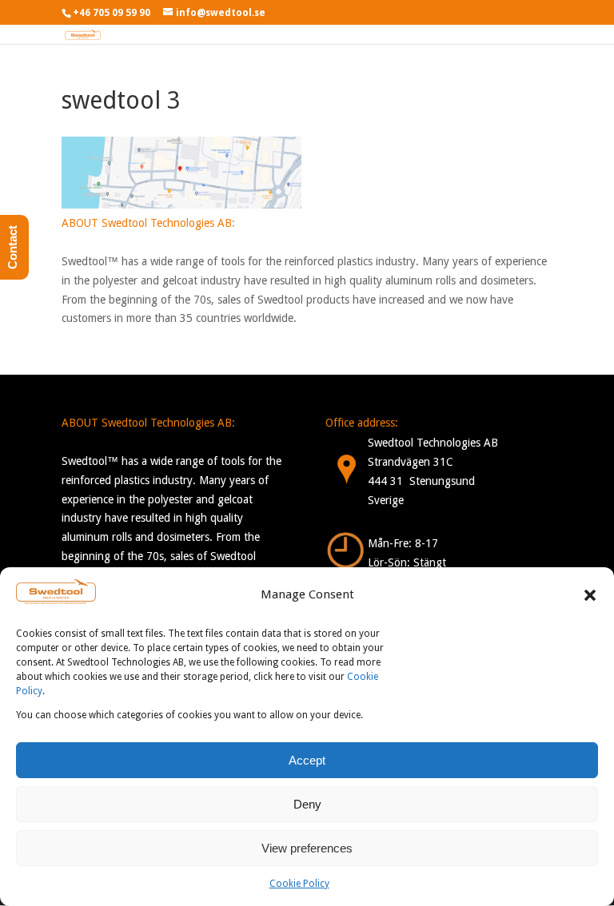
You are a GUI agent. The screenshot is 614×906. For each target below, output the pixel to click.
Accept (307, 760)
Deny (307, 804)
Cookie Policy (299, 883)
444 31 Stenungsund (421, 481)
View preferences (307, 848)
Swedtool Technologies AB (433, 442)
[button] (590, 595)
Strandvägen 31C (410, 461)
